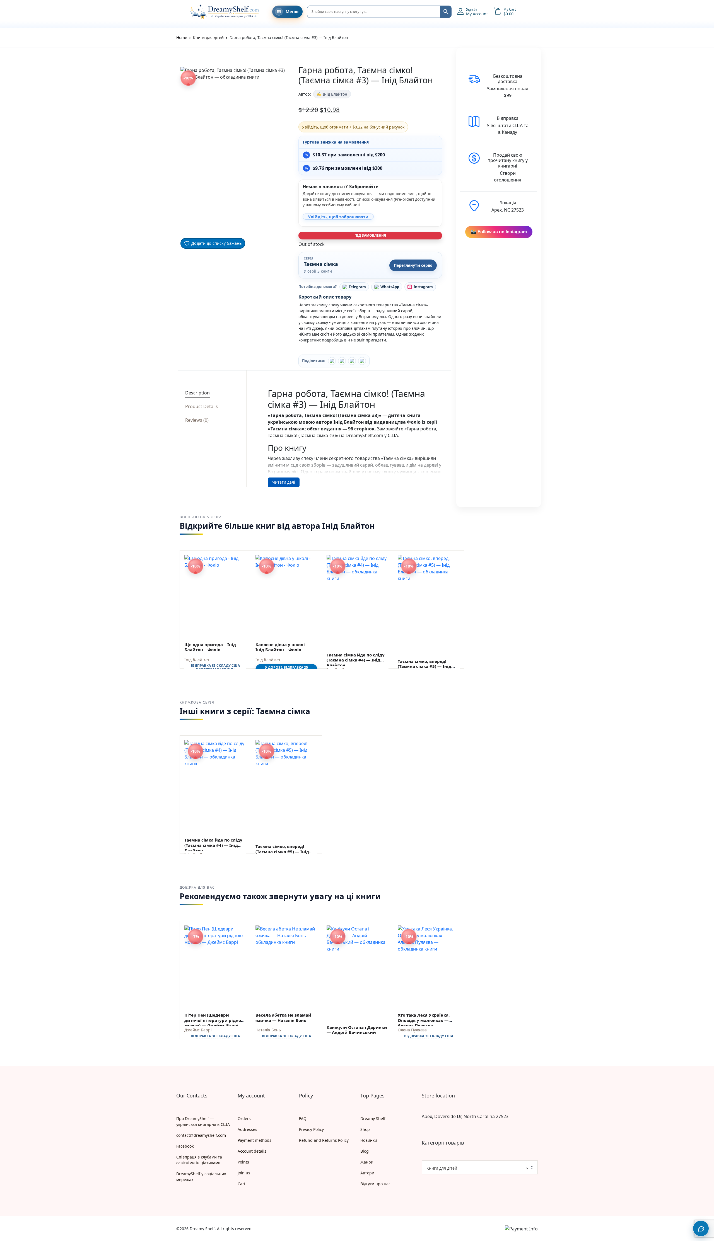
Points (243, 1162)
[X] (352, 361)
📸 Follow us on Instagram (499, 231)
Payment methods (254, 1140)
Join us (244, 1172)
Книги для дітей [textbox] (477, 1168)
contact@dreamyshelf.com (201, 1135)
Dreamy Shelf (372, 1118)
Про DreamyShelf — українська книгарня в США (203, 1121)
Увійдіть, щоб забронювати (338, 216)
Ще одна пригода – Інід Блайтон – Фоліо (210, 647)
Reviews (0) (197, 420)
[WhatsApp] (342, 361)
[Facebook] (332, 361)
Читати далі (283, 482)
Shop (365, 1129)
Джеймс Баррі (198, 1029)
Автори (367, 1172)
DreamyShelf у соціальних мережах (201, 1176)
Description (197, 393)
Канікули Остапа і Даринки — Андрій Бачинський (357, 1029)
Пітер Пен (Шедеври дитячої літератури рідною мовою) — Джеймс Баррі (214, 1020)
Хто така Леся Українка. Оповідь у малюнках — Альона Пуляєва (424, 1020)
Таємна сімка (321, 264)
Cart (241, 1183)
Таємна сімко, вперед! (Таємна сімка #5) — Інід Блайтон (424, 666)
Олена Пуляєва (412, 1029)
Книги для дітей (208, 37)
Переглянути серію (413, 265)
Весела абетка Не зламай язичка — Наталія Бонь (283, 1017)
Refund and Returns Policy (324, 1140)
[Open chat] (701, 1228)
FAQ (303, 1118)
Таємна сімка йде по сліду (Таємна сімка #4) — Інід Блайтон (356, 660)
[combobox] (480, 1167)
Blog (364, 1151)
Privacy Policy (311, 1129)
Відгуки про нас (375, 1183)
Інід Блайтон (335, 94)
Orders (244, 1118)
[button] (179, 12)
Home (181, 37)
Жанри (366, 1162)
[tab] (210, 392)
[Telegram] (362, 361)
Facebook (185, 1146)
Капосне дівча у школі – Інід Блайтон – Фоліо (281, 647)
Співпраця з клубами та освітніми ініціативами (199, 1159)
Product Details (201, 406)
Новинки (368, 1140)
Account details (252, 1151)
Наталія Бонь (268, 1029)
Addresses (247, 1129)
